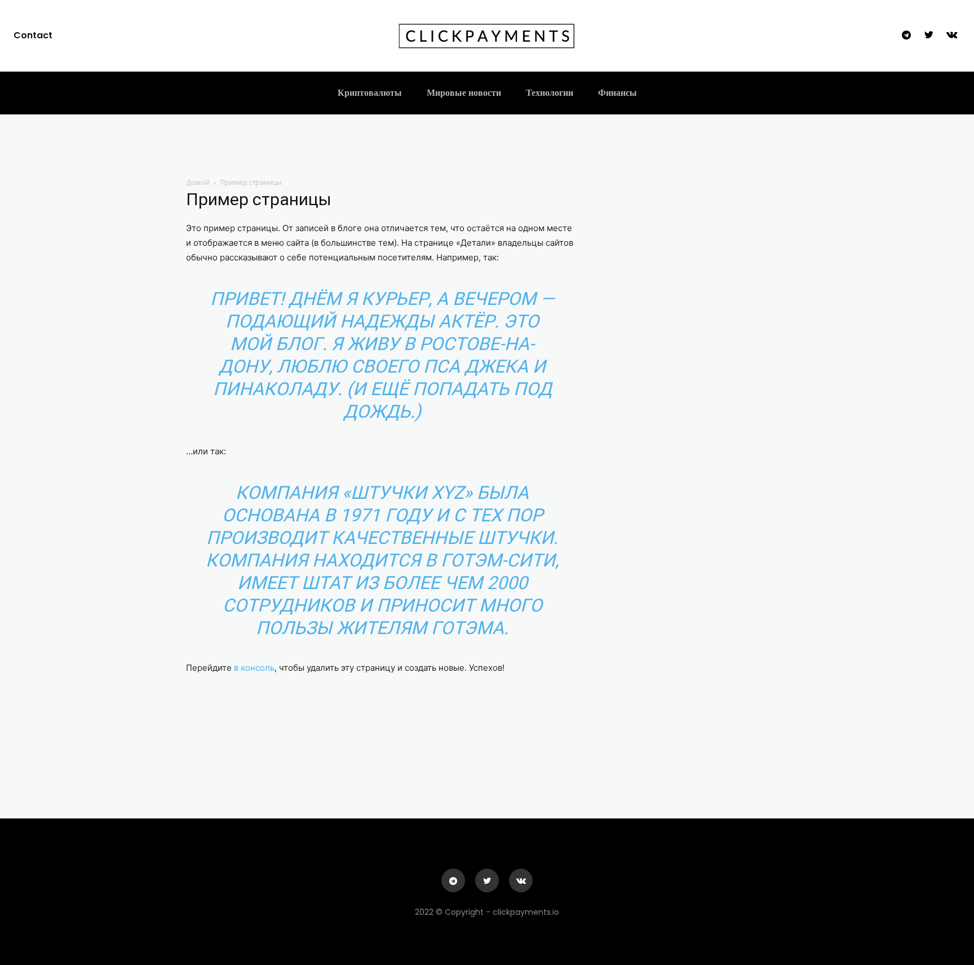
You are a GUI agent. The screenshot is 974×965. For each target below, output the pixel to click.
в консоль (254, 667)
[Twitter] (928, 35)
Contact (33, 35)
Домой (198, 182)
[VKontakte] (952, 35)
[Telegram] (906, 35)
